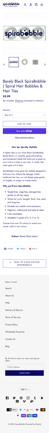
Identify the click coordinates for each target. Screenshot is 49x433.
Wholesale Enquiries (15, 331)
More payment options (24, 137)
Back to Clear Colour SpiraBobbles (26, 264)
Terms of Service (13, 317)
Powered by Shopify (33, 424)
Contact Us (10, 339)
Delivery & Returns (14, 310)
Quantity (6, 110)
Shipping (19, 100)
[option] (13, 62)
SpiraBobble (20, 424)
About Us (9, 295)
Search (8, 288)
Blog (7, 346)
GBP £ (24, 389)
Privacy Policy (11, 324)
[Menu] (41, 4)
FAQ (7, 302)
